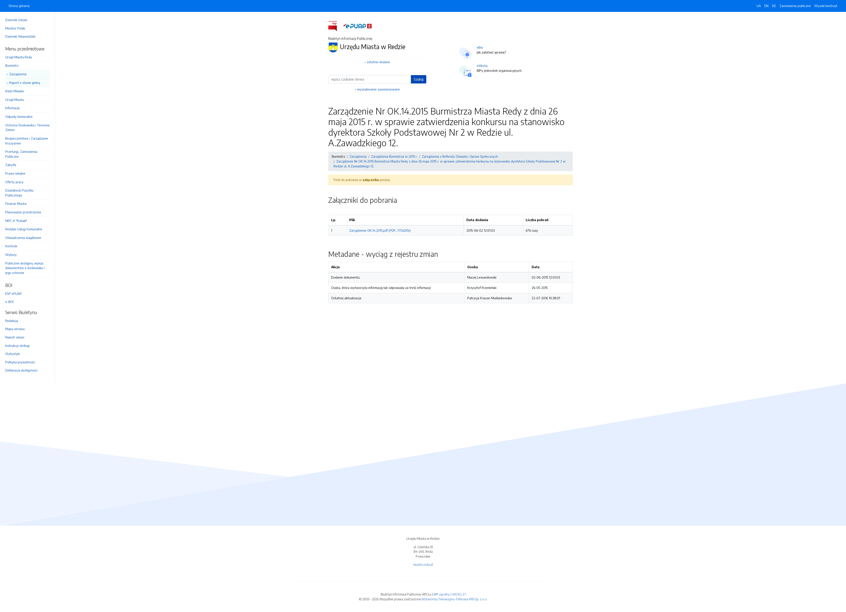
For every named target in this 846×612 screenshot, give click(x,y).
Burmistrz (12, 65)
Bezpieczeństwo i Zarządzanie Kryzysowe (26, 140)
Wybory (11, 255)
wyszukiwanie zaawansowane (378, 89)
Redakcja (11, 321)
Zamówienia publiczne (795, 6)
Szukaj (418, 79)
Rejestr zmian (14, 337)
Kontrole (11, 246)
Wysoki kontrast (825, 6)
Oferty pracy (14, 182)
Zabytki (10, 165)
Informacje (12, 108)
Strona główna (19, 6)
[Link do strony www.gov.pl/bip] (335, 26)
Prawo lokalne (15, 173)
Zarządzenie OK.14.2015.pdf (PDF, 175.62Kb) (380, 230)
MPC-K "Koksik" (16, 221)
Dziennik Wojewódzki (20, 36)
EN (766, 6)
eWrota (482, 66)
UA (759, 6)
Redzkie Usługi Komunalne (23, 229)
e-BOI (9, 302)
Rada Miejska (14, 91)
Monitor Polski (15, 28)
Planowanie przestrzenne (23, 212)
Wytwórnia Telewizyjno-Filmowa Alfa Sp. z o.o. (454, 599)
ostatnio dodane (378, 62)
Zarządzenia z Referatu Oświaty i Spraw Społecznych (460, 156)
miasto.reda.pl (423, 564)
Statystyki (12, 354)
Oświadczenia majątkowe (23, 238)
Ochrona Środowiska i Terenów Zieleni (27, 127)
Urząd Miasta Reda (18, 57)
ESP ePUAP (13, 294)
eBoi (480, 47)
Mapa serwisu (15, 329)
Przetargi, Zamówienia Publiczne (21, 154)
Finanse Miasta (15, 203)
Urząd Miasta (14, 100)
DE (774, 6)
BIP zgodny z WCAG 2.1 (450, 594)
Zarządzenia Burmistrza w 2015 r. (394, 156)
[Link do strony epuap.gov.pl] (357, 26)
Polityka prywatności (20, 362)
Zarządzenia (17, 74)
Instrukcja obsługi (17, 346)
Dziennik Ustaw (16, 20)
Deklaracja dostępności (21, 370)
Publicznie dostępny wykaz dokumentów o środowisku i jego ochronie (25, 268)
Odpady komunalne (19, 116)
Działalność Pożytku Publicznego (19, 192)
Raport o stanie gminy (24, 83)
